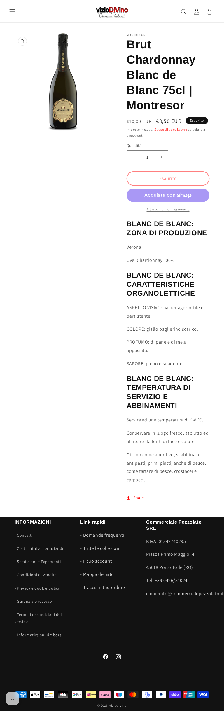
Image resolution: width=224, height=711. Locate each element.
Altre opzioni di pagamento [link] (168, 209)
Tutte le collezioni (102, 548)
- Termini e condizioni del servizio (38, 618)
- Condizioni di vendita (36, 574)
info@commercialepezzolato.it (191, 593)
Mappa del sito (98, 574)
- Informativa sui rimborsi (39, 634)
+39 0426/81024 (171, 580)
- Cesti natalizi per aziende (39, 548)
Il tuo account (97, 561)
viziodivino (118, 705)
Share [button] (138, 497)
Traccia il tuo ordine (104, 587)
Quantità (134, 145)
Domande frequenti (103, 535)
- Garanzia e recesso (33, 601)
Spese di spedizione (170, 129)
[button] (12, 11)
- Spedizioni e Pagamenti (38, 561)
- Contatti (24, 535)
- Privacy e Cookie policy (37, 588)
